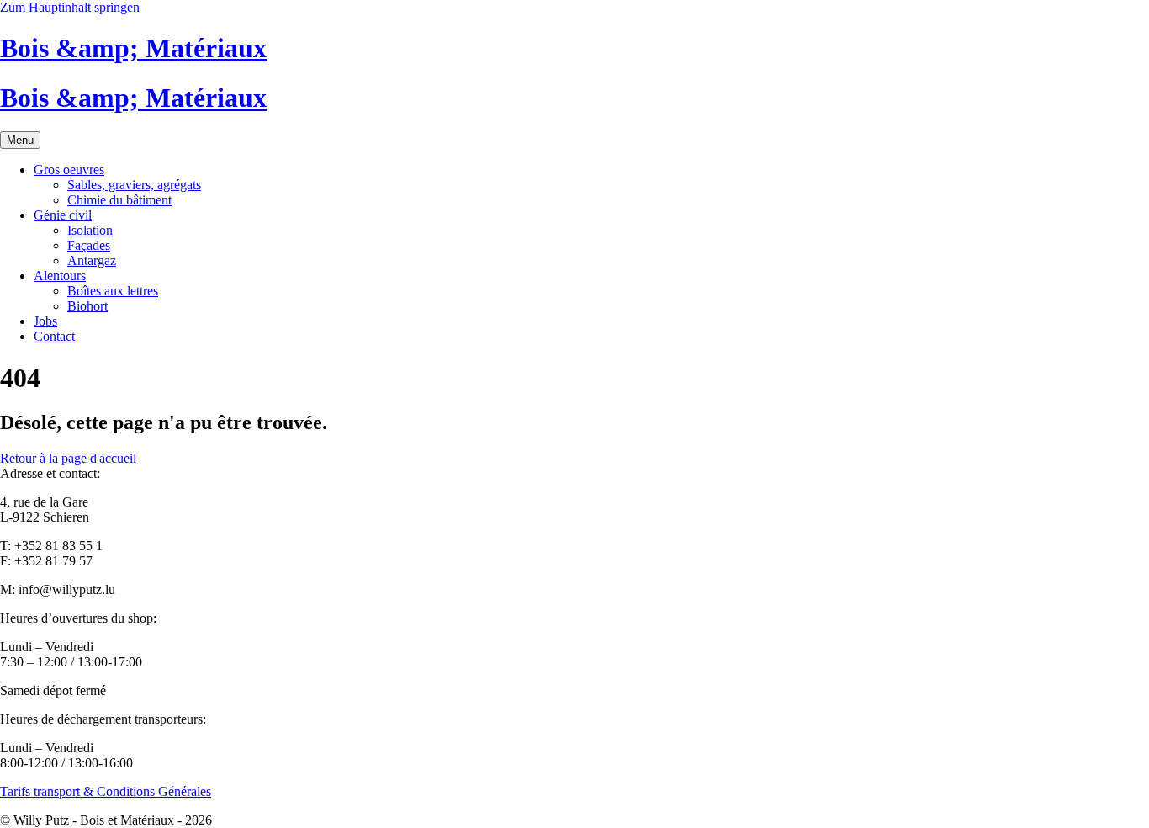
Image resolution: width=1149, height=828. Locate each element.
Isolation (90, 230)
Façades (88, 245)
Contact (54, 336)
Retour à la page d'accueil (68, 458)
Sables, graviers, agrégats (134, 185)
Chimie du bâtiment (119, 200)
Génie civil (63, 215)
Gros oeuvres (69, 169)
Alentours (60, 275)
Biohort (87, 306)
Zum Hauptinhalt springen (70, 7)
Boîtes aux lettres (112, 291)
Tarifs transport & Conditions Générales (105, 791)
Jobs (45, 321)
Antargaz (91, 260)
